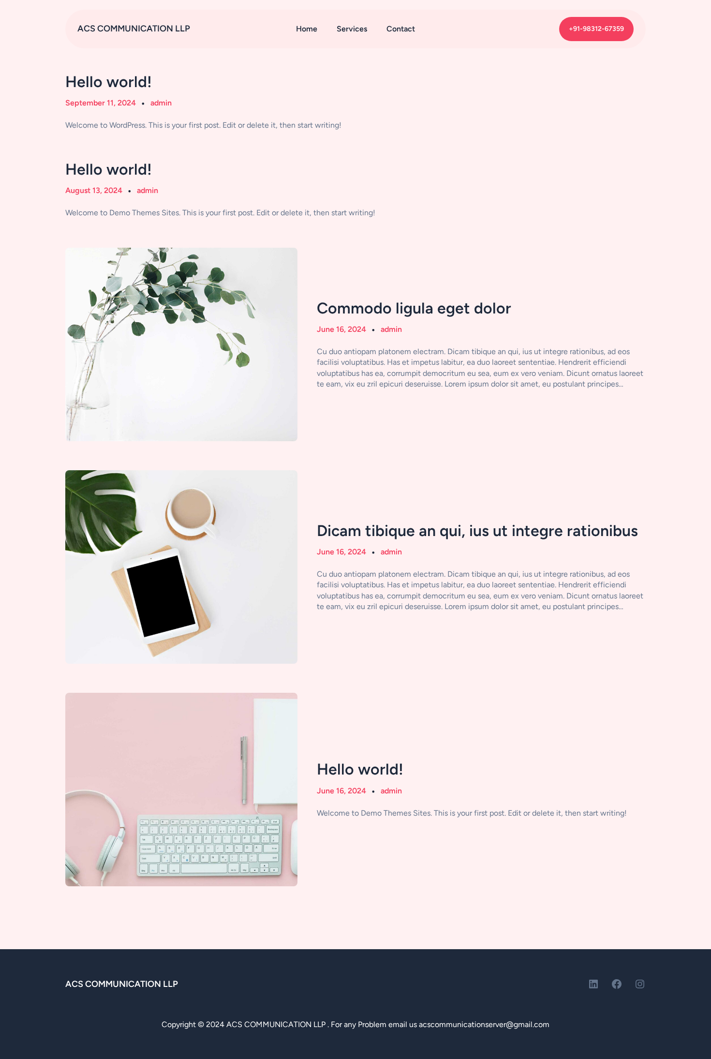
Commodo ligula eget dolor (414, 308)
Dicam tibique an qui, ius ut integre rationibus (477, 531)
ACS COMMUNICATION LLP (133, 28)
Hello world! (108, 82)
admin (161, 102)
